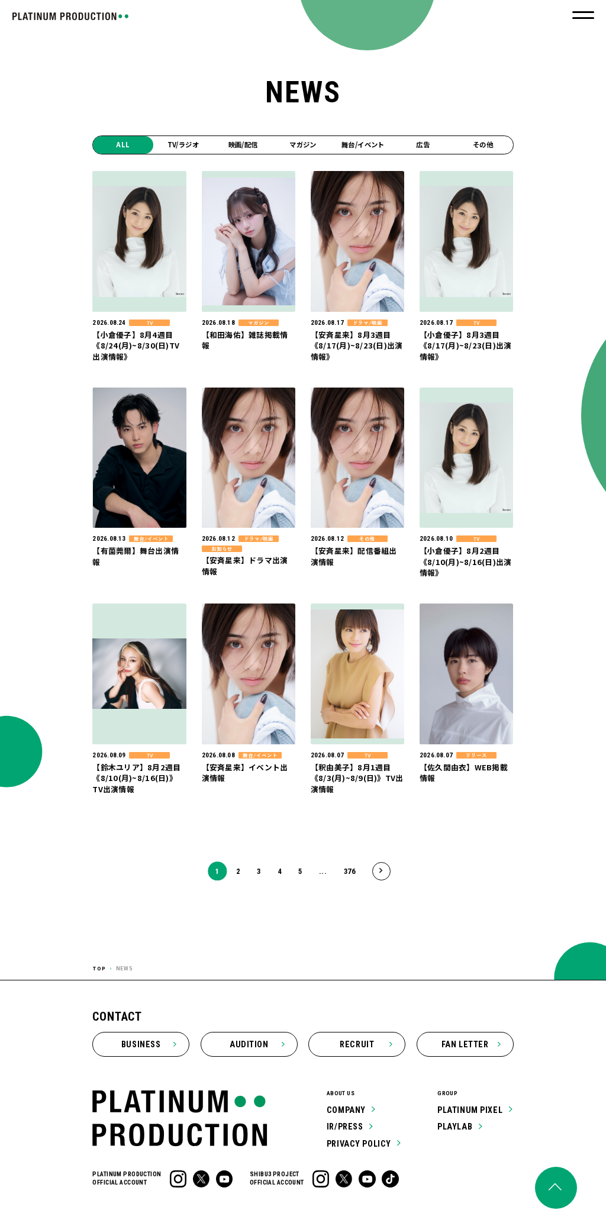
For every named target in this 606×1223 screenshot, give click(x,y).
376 (350, 871)
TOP (98, 968)
